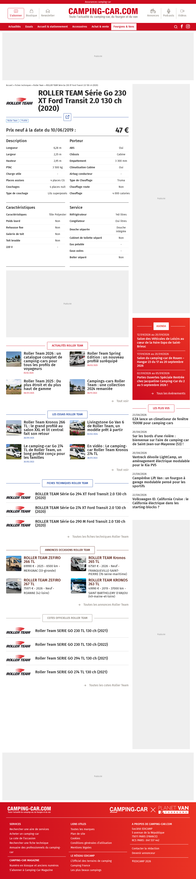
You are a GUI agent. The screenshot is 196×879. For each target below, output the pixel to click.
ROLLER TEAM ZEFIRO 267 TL (42, 582)
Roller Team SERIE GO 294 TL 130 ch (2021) (71, 658)
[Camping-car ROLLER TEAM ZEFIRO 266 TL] (13, 563)
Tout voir (123, 401)
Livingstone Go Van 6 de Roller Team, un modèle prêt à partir (105, 426)
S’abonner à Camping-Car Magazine (31, 870)
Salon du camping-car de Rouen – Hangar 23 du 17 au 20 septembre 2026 (160, 361)
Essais (29, 26)
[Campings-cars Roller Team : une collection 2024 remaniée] (77, 387)
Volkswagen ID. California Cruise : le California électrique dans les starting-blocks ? (160, 503)
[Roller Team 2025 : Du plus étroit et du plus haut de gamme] (13, 387)
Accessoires (79, 26)
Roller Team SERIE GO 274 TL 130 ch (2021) (71, 672)
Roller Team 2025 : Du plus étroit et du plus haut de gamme (42, 385)
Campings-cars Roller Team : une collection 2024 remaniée (106, 385)
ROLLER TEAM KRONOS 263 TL (108, 582)
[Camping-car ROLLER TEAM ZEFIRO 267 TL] (13, 586)
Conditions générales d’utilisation (91, 843)
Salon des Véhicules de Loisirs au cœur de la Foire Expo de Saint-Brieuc (160, 342)
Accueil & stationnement (53, 26)
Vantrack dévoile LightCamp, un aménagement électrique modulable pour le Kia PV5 (161, 461)
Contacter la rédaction (145, 848)
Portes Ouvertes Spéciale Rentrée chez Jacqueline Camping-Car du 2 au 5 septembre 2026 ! (161, 381)
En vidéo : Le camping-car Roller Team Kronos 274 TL (107, 450)
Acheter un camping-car (24, 833)
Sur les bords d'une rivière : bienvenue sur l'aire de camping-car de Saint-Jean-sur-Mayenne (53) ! (160, 440)
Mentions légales (81, 847)
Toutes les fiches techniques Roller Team (100, 536)
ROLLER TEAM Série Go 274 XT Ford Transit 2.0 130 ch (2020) (80, 509)
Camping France (80, 865)
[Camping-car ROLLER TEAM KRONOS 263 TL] (78, 586)
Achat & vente (100, 26)
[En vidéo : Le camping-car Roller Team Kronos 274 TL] (77, 452)
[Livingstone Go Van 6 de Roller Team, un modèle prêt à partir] (77, 428)
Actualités (14, 26)
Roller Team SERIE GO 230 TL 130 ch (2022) (71, 644)
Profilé (24, 121)
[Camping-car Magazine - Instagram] (188, 26)
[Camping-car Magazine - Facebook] (182, 26)
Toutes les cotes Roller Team (109, 685)
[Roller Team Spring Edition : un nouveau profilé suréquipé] (77, 359)
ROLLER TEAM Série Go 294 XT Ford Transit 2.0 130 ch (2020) (81, 496)
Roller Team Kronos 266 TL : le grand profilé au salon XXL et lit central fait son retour (44, 428)
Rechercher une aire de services (29, 829)
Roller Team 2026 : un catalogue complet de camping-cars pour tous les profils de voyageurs (43, 361)
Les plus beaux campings (86, 870)
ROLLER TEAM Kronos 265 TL (107, 559)
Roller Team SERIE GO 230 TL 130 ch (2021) (71, 630)
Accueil (9, 85)
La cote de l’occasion (22, 838)
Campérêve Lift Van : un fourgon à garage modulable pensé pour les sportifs (158, 482)
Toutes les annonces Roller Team (106, 604)
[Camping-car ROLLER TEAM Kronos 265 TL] (78, 563)
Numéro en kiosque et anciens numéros (34, 865)
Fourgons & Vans (124, 26)
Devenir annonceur (143, 853)
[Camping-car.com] (103, 13)
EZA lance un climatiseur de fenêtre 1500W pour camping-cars (160, 421)
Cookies (75, 838)
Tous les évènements (171, 393)
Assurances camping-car (98, 2)
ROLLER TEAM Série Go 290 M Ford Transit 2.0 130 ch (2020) (80, 523)
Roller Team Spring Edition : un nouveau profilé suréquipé (105, 357)
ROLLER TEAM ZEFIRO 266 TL (42, 559)
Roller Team (38, 85)
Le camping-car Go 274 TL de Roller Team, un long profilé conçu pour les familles (44, 452)
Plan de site (78, 833)
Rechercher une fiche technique (29, 843)
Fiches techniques (23, 85)
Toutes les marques (83, 829)
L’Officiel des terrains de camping (91, 861)
